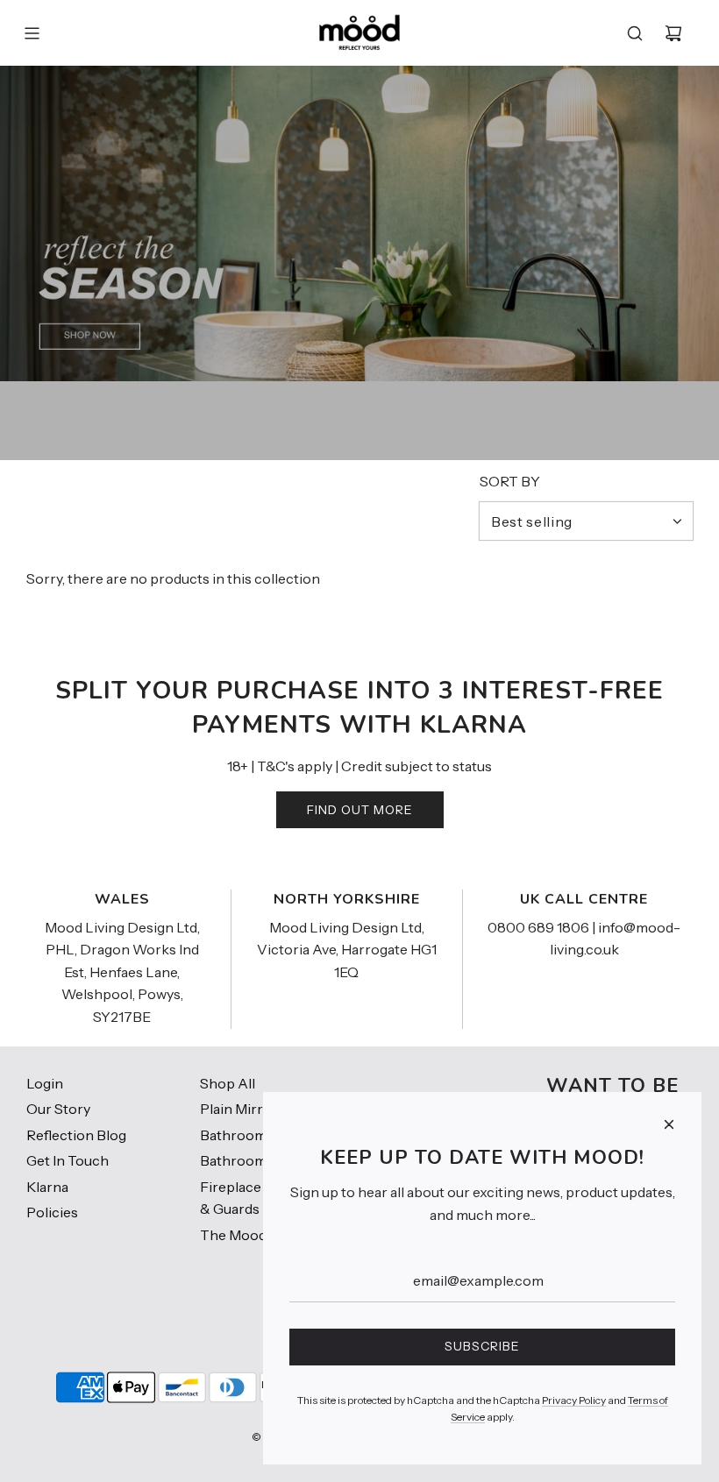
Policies (52, 1212)
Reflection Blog (76, 1135)
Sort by (510, 481)
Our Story (58, 1108)
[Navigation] (31, 33)
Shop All (227, 1083)
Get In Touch (67, 1160)
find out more (360, 810)
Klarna (47, 1186)
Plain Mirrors (242, 1108)
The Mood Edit (247, 1235)
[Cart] (673, 33)
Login (44, 1083)
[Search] (635, 33)
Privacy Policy (574, 1400)
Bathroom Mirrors (259, 1135)
